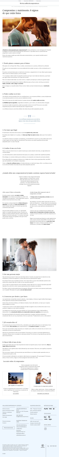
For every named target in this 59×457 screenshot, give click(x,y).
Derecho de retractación (7, 415)
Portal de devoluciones (8, 427)
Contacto (4, 422)
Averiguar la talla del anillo (35, 423)
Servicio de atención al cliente (8, 410)
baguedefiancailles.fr (20, 433)
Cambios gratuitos (34, 412)
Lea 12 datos (16, 393)
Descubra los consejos (43, 393)
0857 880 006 (53, 445)
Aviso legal (5, 417)
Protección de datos (6, 421)
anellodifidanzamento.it (21, 435)
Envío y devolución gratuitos (35, 410)
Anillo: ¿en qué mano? (34, 421)
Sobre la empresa (6, 408)
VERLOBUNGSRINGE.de (21, 425)
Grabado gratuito (33, 414)
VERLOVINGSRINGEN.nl (21, 426)
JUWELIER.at (19, 428)
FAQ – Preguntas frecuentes (36, 408)
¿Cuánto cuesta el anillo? (35, 424)
